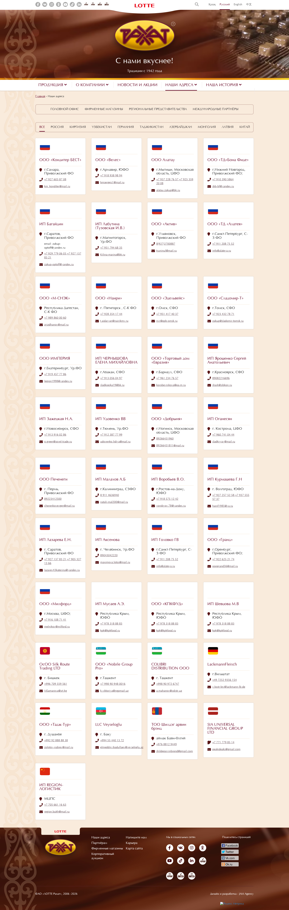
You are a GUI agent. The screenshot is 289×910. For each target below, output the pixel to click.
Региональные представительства (158, 109)
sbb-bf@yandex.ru (223, 186)
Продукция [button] (51, 85)
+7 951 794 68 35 (111, 248)
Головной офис (65, 109)
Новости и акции (137, 85)
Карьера (131, 843)
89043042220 (109, 555)
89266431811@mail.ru (170, 445)
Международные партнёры (215, 109)
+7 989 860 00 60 (55, 318)
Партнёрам (99, 843)
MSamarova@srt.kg (55, 691)
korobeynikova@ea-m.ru (171, 385)
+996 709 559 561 (55, 684)
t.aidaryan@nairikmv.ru (114, 321)
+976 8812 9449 (166, 744)
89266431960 (165, 439)
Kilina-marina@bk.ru (112, 254)
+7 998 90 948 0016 (112, 684)
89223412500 (53, 499)
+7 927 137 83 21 (55, 559)
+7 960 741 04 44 (223, 435)
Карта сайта (134, 848)
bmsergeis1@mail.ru (112, 182)
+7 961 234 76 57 (167, 378)
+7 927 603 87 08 (55, 179)
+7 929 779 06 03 (55, 254)
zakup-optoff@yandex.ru (59, 264)
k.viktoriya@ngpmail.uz (114, 691)
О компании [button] (91, 85)
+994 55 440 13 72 (112, 740)
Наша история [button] (222, 85)
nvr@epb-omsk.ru (167, 321)
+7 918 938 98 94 (111, 175)
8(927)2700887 (165, 244)
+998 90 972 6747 (167, 684)
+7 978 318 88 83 (111, 624)
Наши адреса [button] (179, 85)
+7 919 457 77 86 (55, 374)
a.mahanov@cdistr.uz (169, 691)
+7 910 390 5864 (223, 179)
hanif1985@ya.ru (222, 506)
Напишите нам (136, 837)
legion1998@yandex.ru (58, 381)
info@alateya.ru (221, 251)
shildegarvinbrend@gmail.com (174, 751)
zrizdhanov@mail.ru (56, 325)
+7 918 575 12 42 (167, 499)
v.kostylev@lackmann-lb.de (228, 687)
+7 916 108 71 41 (55, 620)
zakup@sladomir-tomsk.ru (228, 321)
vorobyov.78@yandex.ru (171, 506)
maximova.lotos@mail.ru (115, 562)
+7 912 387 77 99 (111, 435)
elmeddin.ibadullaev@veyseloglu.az (121, 747)
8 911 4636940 (109, 495)
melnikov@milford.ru (57, 627)
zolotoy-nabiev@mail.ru (58, 747)
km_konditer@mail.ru (57, 186)
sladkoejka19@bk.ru (112, 385)
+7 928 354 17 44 (111, 314)
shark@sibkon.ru (222, 385)
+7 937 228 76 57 (167, 179)
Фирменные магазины (104, 109)
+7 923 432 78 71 (223, 314)
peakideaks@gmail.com (226, 749)
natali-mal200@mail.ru (114, 502)
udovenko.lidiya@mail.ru (115, 441)
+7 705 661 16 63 (55, 805)
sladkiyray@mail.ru (223, 441)
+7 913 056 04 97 (111, 378)
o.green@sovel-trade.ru (58, 441)
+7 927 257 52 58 (223, 495)
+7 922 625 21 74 (223, 559)
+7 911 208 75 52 (223, 244)
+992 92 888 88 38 (56, 740)
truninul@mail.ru (166, 251)
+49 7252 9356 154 (224, 680)
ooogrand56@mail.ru (225, 566)
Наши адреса (100, 837)
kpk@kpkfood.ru (110, 630)
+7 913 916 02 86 (55, 435)
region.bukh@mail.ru (57, 812)
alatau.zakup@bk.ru (168, 190)
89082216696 (221, 378)
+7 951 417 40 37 (167, 314)
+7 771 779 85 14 (223, 742)
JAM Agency (246, 894)
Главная (40, 96)
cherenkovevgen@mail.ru (59, 506)
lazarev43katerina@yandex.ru (62, 570)
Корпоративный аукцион (102, 856)
